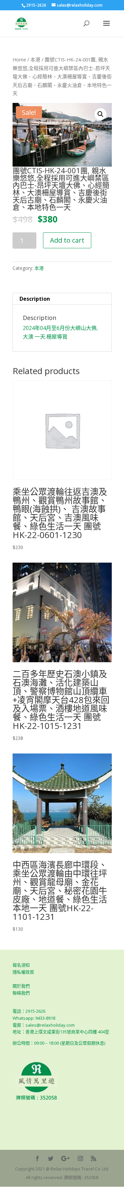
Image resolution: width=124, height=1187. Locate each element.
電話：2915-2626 (29, 1011)
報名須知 (21, 965)
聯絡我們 (21, 993)
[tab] (62, 299)
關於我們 (21, 986)
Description (35, 298)
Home (19, 59)
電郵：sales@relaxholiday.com (44, 1025)
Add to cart (67, 240)
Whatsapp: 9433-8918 (34, 1018)
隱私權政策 (23, 972)
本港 (35, 59)
